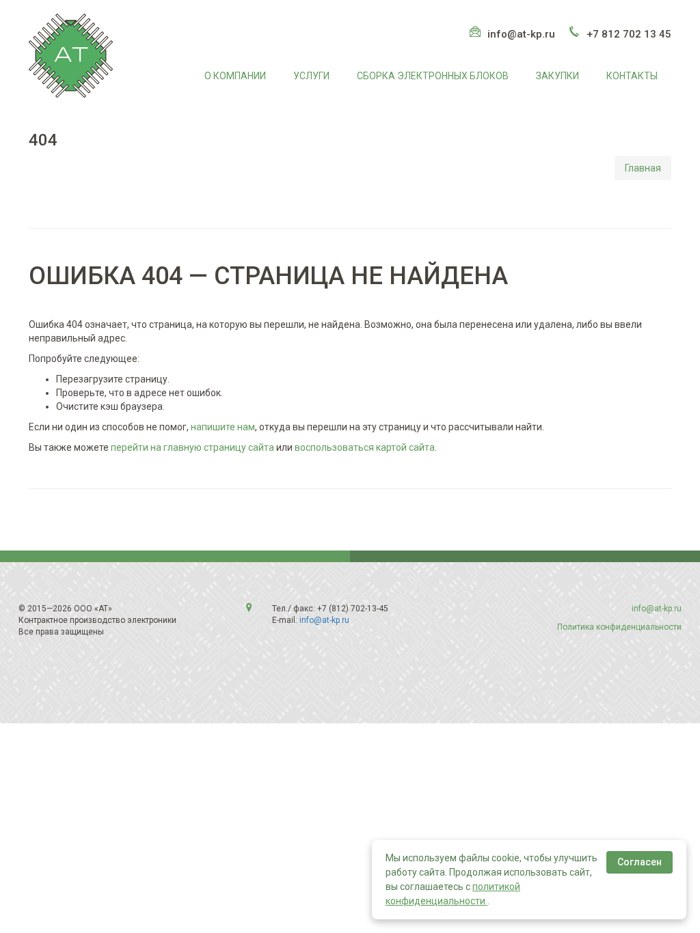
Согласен (639, 862)
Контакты (632, 75)
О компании (235, 75)
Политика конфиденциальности (619, 627)
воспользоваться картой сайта (365, 447)
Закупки (557, 75)
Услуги (311, 75)
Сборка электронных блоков (433, 75)
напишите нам (223, 426)
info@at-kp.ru (521, 34)
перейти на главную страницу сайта (192, 447)
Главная (643, 168)
